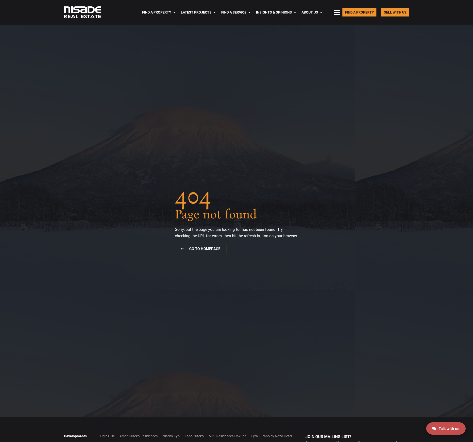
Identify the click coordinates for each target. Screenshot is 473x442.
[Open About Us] (321, 12)
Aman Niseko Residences (138, 436)
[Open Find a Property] (174, 12)
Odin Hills (107, 436)
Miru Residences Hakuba (227, 436)
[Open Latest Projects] (214, 12)
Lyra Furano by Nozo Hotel (271, 436)
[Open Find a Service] (249, 12)
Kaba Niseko (194, 436)
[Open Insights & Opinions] (295, 12)
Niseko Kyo (171, 436)
